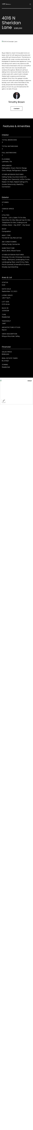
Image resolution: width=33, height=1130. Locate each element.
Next (10, 407)
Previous (4, 407)
